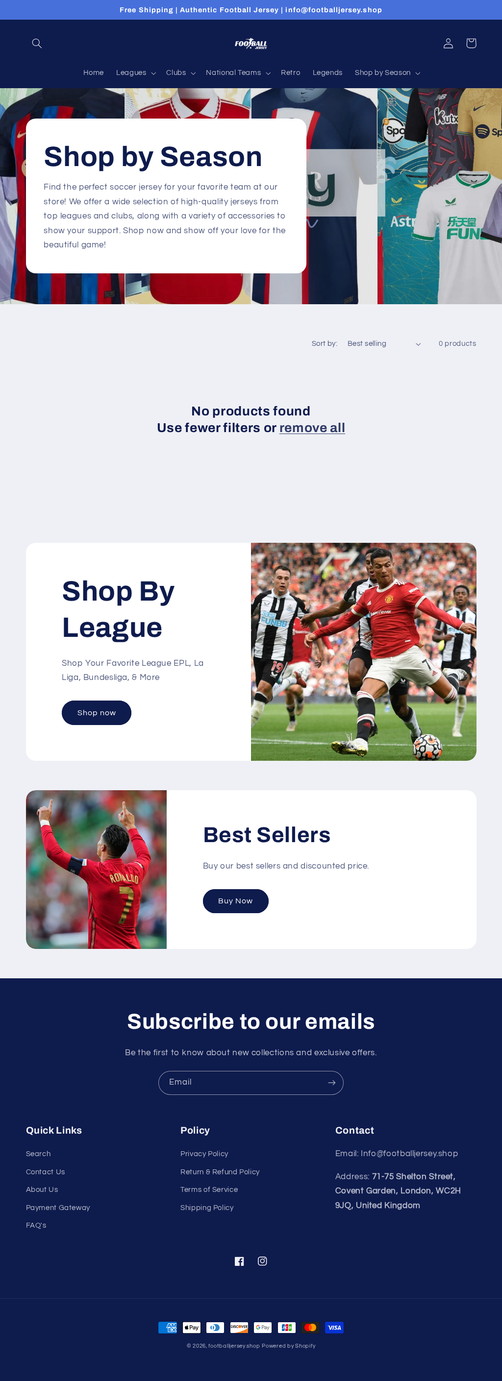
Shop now (96, 713)
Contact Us (45, 1172)
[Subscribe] (332, 1083)
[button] (37, 43)
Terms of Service (209, 1189)
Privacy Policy (204, 1154)
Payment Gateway (58, 1207)
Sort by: (324, 343)
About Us (42, 1189)
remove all (312, 428)
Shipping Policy (206, 1207)
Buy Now (235, 901)
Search (38, 1154)
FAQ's (36, 1225)
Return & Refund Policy (220, 1172)
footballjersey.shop (234, 1346)
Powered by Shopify (288, 1346)
